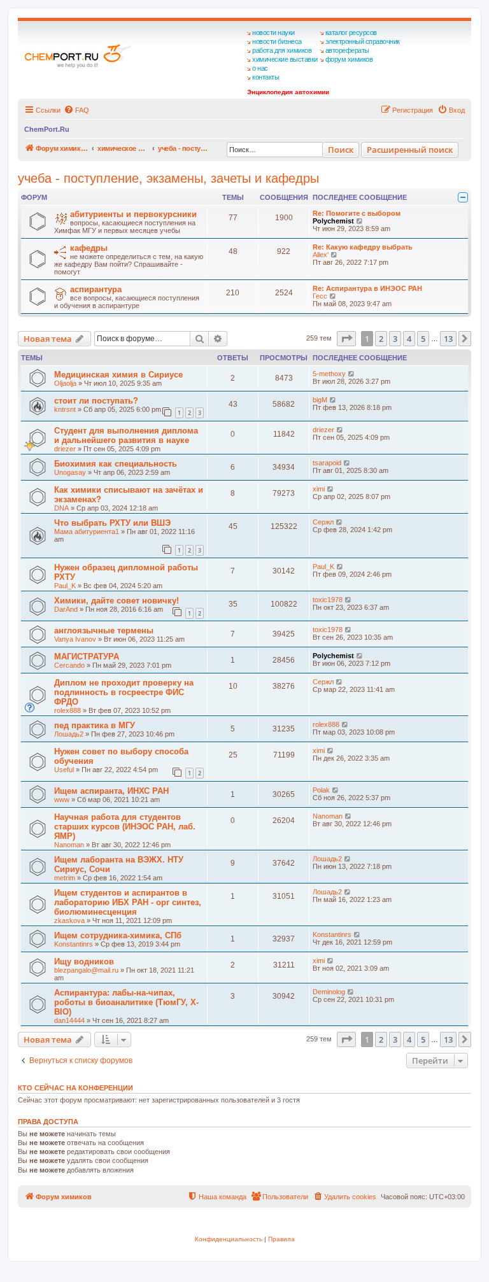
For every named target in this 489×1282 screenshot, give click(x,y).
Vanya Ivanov (75, 639)
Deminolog (329, 992)
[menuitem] (76, 110)
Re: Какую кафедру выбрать (363, 247)
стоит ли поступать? (96, 400)
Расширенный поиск (410, 149)
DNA (61, 508)
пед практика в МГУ (94, 725)
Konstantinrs (73, 944)
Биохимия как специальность (115, 463)
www (61, 799)
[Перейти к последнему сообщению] (352, 373)
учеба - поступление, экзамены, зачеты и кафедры (168, 178)
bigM (320, 400)
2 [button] (381, 338)
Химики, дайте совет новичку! (116, 600)
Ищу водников (84, 961)
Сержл (323, 522)
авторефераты (347, 50)
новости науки (273, 32)
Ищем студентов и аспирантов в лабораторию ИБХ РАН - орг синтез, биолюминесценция (127, 902)
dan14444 (69, 1020)
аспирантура (96, 289)
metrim (64, 878)
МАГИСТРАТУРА (86, 656)
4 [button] (409, 338)
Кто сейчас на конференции (75, 1088)
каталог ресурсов (351, 32)
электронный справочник (362, 41)
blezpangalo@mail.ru (86, 970)
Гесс (320, 296)
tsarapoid (327, 463)
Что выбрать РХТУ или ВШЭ (112, 523)
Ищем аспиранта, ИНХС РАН (111, 791)
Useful (64, 769)
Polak (321, 790)
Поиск (340, 149)
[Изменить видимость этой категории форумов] (463, 197)
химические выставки (285, 59)
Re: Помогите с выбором (356, 213)
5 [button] (423, 338)
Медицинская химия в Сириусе (118, 374)
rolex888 (67, 710)
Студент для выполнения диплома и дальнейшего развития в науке (126, 435)
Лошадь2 (68, 734)
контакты (265, 77)
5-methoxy (329, 373)
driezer (65, 449)
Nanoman (69, 845)
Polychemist (333, 221)
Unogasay (70, 472)
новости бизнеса (277, 41)
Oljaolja (65, 383)
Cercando (69, 665)
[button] (346, 338)
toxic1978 (328, 599)
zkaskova (69, 920)
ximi (319, 489)
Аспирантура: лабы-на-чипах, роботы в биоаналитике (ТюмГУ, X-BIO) (126, 1002)
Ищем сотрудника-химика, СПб (117, 935)
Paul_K (65, 585)
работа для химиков (281, 50)
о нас (260, 68)
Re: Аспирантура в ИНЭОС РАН (367, 288)
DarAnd (66, 609)
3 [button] (395, 338)
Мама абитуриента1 (86, 531)
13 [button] (448, 338)
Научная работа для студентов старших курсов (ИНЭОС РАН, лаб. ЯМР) (124, 826)
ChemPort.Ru (46, 129)
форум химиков (349, 59)
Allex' (321, 254)
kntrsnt (65, 409)
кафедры (89, 248)
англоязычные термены (103, 630)
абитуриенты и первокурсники (133, 214)
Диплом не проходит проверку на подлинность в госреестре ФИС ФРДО (124, 692)
